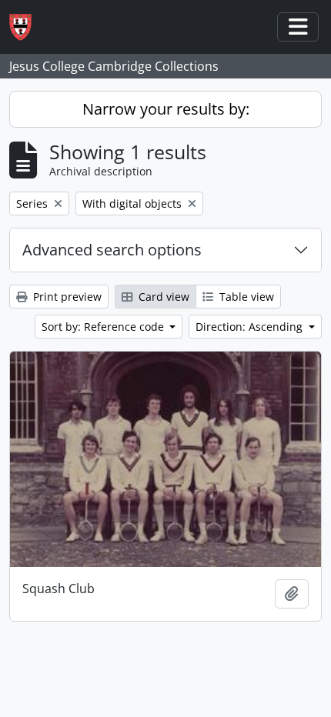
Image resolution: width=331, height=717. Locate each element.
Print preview (66, 296)
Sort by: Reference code (104, 326)
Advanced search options (112, 249)
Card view (162, 296)
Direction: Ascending (251, 326)
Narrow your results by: (165, 108)
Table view (245, 296)
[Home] (26, 27)
